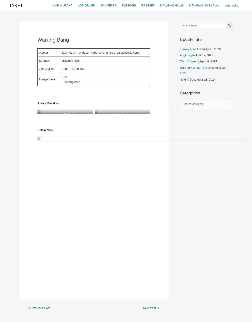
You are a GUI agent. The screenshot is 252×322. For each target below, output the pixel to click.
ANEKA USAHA (62, 5)
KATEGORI (129, 5)
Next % (184, 79)
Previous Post (39, 308)
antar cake (231, 5)
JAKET (16, 5)
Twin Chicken (189, 61)
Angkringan (187, 55)
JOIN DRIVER (86, 5)
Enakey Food (188, 49)
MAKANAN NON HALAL (204, 5)
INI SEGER (148, 5)
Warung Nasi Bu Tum (193, 67)
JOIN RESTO (108, 5)
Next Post (151, 308)
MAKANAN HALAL (172, 5)
